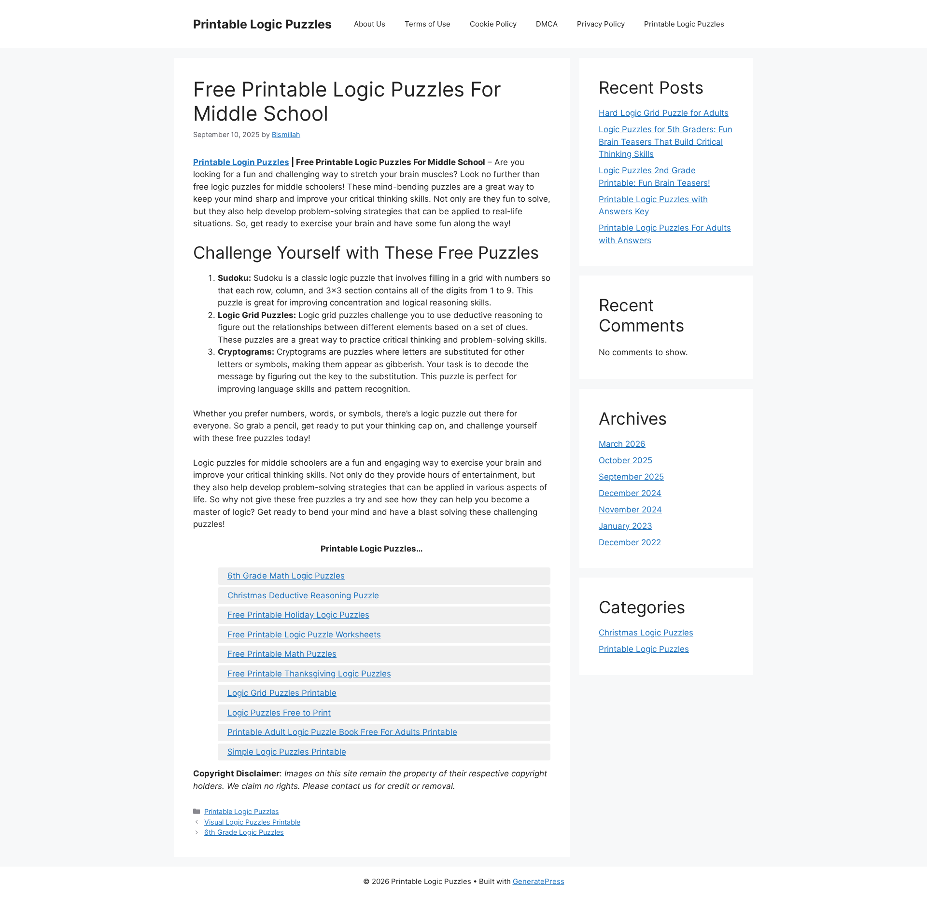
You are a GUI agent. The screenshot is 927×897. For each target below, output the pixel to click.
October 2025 (625, 460)
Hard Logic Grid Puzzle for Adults (664, 113)
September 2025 (631, 477)
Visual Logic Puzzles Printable (252, 822)
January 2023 (625, 526)
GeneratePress (538, 881)
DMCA (547, 23)
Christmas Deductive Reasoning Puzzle (303, 595)
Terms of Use (427, 23)
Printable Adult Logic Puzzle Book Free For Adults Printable (342, 732)
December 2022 (630, 542)
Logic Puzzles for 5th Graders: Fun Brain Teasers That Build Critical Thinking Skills (665, 141)
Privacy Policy (601, 23)
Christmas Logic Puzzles (646, 632)
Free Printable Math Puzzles (282, 654)
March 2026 (622, 444)
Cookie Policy (493, 23)
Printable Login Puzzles (241, 162)
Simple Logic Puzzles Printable (286, 752)
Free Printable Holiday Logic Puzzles (298, 615)
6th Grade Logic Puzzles (244, 832)
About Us (369, 23)
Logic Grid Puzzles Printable (282, 693)
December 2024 (630, 493)
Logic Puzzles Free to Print (279, 713)
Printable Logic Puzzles (262, 24)
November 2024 (630, 509)
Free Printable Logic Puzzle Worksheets (304, 634)
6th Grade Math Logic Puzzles (286, 575)
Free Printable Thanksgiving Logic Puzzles (309, 673)
